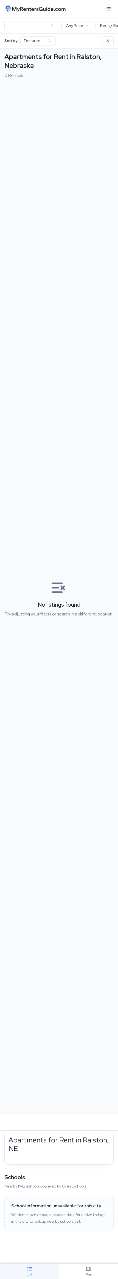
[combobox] (31, 25)
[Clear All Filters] (108, 40)
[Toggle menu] (109, 9)
